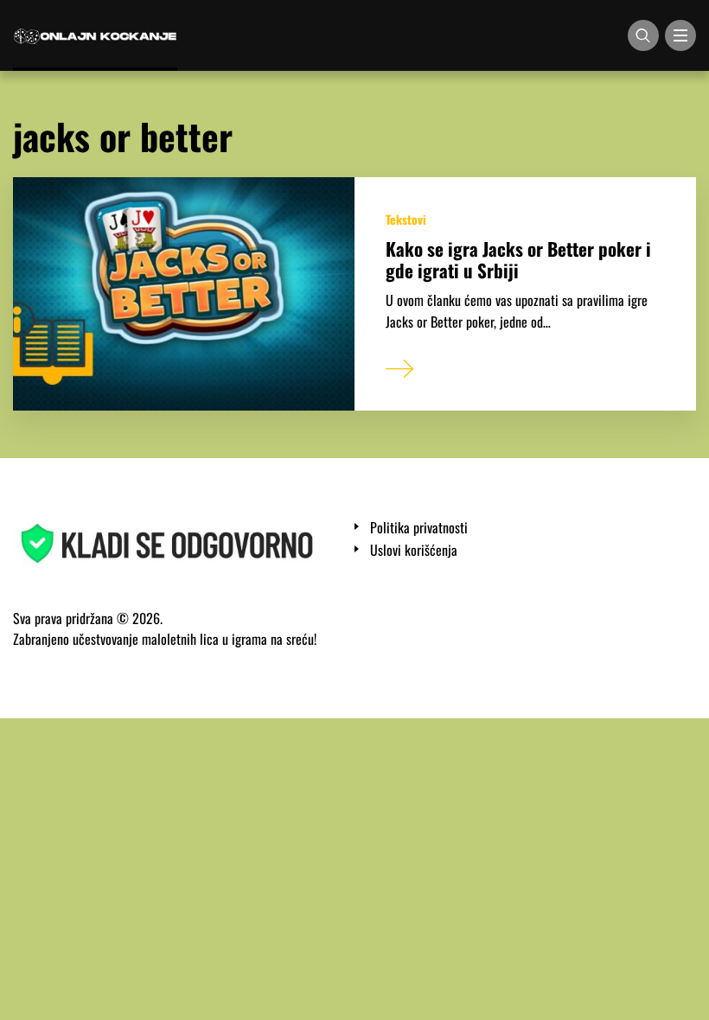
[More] (400, 364)
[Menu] (680, 35)
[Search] (643, 35)
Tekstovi (406, 219)
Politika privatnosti (419, 528)
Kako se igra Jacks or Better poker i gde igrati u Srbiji (518, 259)
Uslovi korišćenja (413, 550)
